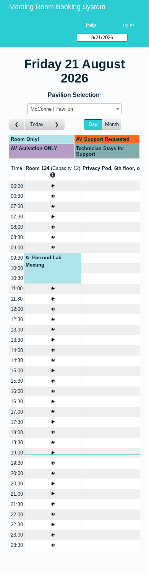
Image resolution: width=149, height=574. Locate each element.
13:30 (17, 340)
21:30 (17, 504)
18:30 (17, 442)
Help (91, 25)
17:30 (17, 422)
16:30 (17, 401)
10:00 (17, 268)
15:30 (17, 381)
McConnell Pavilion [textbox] (52, 109)
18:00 (17, 432)
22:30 (17, 524)
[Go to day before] (17, 124)
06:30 (17, 196)
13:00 (17, 330)
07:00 (17, 206)
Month (112, 124)
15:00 (17, 371)
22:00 (17, 514)
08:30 (17, 237)
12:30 (17, 319)
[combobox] (74, 108)
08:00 (17, 227)
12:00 (17, 309)
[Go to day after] (57, 124)
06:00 (17, 186)
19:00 (17, 453)
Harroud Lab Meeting (44, 261)
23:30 (17, 545)
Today (37, 124)
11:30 (17, 299)
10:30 (17, 278)
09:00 (17, 248)
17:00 (17, 412)
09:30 (17, 258)
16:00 (17, 391)
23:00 (17, 535)
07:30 (17, 217)
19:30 (17, 463)
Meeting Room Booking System (57, 7)
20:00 (17, 473)
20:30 (17, 484)
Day (93, 124)
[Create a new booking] (52, 186)
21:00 (17, 494)
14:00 (17, 350)
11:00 (17, 288)
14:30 (17, 360)
